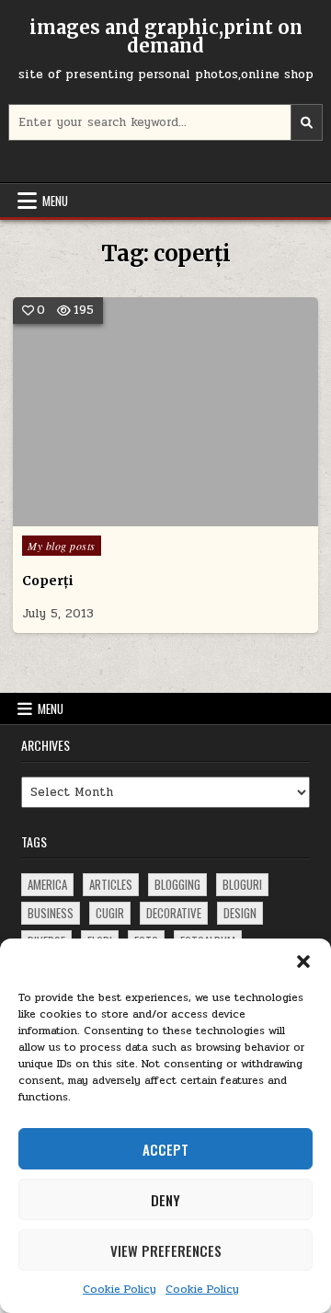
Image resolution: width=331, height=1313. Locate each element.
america (47, 884)
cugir (110, 913)
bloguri (242, 884)
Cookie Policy (119, 1289)
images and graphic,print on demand (165, 36)
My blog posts (62, 545)
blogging (177, 884)
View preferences (166, 1250)
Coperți (47, 580)
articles (110, 884)
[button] (303, 961)
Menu (55, 200)
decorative (173, 913)
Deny (165, 1200)
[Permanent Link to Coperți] (165, 411)
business (51, 913)
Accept (165, 1149)
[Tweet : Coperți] (139, 516)
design (240, 913)
